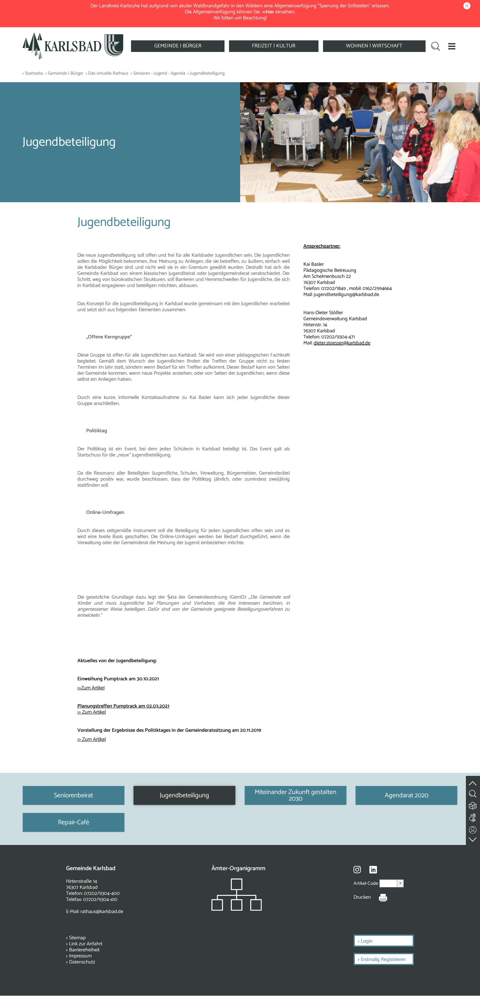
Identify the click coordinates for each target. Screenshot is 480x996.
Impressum (80, 956)
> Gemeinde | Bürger (64, 73)
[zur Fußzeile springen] (472, 838)
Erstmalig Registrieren (383, 959)
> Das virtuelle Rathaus (107, 73)
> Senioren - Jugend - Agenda (158, 73)
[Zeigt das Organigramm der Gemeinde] (236, 909)
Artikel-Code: (366, 883)
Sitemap (77, 938)
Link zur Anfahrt (85, 944)
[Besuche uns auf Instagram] (357, 869)
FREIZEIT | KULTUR (273, 46)
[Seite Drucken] (379, 897)
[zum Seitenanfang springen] (472, 780)
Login (367, 941)
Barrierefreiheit (84, 950)
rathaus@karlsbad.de (101, 911)
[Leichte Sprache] (472, 804)
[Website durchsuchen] (435, 47)
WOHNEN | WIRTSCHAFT (374, 46)
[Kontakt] (472, 828)
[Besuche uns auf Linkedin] (373, 870)
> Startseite (32, 73)
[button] (452, 46)
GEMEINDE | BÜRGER (177, 46)
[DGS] (472, 816)
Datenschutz (82, 962)
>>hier (268, 12)
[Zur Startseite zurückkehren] (72, 35)
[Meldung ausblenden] (465, 6)
